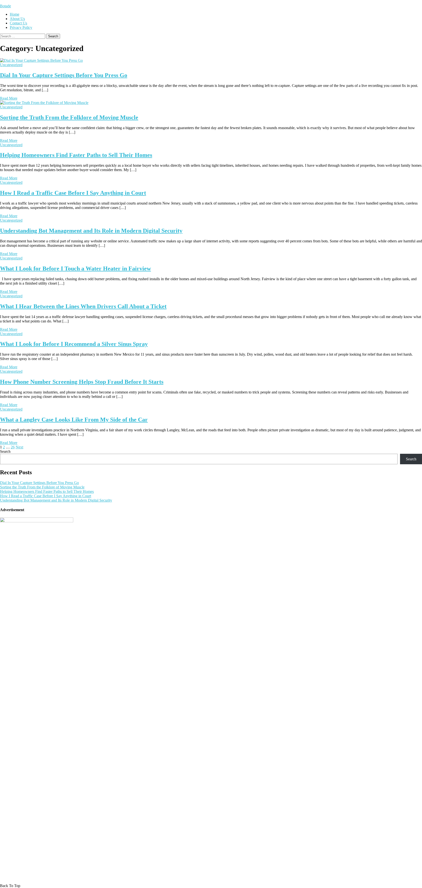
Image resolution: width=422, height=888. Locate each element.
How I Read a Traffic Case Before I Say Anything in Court (73, 193)
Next (19, 447)
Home (14, 14)
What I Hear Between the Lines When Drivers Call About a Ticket (83, 306)
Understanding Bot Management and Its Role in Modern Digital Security (91, 230)
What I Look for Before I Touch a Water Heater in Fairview (75, 268)
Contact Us (18, 23)
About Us (17, 19)
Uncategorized (11, 65)
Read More (8, 98)
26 (13, 447)
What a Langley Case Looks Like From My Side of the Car (74, 419)
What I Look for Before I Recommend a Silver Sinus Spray (74, 344)
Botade (5, 6)
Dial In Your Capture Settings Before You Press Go (63, 75)
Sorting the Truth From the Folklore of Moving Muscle (69, 117)
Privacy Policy (21, 27)
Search (5, 451)
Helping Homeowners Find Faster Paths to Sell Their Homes (76, 155)
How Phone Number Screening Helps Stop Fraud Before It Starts (81, 382)
